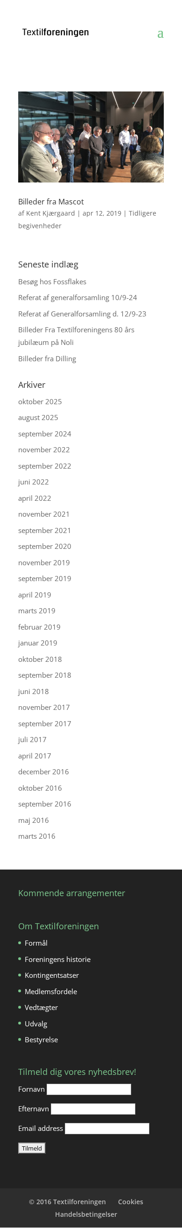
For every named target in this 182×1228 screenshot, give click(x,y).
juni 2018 (33, 691)
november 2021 (44, 514)
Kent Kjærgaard (50, 213)
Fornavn (31, 1089)
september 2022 (44, 465)
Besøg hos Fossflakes (52, 281)
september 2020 (44, 546)
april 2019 (34, 594)
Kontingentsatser (52, 975)
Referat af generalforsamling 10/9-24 (77, 297)
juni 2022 (33, 481)
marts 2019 (37, 610)
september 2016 (44, 803)
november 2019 (44, 562)
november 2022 (44, 449)
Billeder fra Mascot (51, 201)
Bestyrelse (41, 1039)
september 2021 (44, 530)
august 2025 (38, 417)
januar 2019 (37, 642)
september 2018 (44, 675)
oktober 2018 (40, 659)
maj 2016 (33, 820)
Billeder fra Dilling (47, 358)
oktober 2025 (40, 401)
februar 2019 (39, 627)
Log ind (103, 6)
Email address (40, 1128)
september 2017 (44, 723)
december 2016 (43, 771)
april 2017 (34, 755)
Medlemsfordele (51, 991)
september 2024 (44, 433)
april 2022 (34, 498)
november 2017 (44, 707)
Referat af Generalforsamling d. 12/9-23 (82, 313)
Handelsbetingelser (86, 1214)
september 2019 (44, 578)
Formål (36, 942)
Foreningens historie (58, 959)
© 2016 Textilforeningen (67, 1201)
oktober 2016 (40, 788)
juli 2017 (32, 739)
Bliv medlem (62, 6)
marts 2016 (37, 836)
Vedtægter (41, 1007)
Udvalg (36, 1023)
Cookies (130, 1201)
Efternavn (33, 1108)
